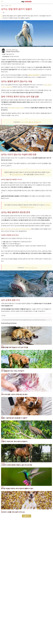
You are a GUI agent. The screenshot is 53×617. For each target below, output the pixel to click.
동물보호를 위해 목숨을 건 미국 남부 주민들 (14, 347)
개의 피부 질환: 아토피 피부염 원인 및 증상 (14, 394)
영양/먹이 (3, 369)
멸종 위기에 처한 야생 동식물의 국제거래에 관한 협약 (16, 229)
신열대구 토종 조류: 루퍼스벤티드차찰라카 (14, 441)
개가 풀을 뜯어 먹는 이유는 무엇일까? (12, 371)
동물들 (2, 5)
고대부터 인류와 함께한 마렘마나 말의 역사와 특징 (16, 465)
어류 (10, 5)
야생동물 (6, 5)
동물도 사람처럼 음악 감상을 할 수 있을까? (14, 418)
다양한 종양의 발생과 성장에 (16, 107)
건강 (2, 392)
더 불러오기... (26, 516)
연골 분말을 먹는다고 (18, 174)
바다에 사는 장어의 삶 (31, 267)
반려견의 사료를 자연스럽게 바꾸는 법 (13, 512)
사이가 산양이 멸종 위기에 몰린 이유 (31, 122)
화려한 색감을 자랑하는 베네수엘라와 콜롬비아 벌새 (17, 488)
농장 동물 (3, 463)
